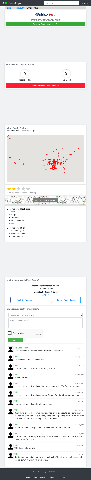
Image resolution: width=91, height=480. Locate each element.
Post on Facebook (25, 300)
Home (8, 8)
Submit (15, 340)
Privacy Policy (31, 477)
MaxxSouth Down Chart (45, 200)
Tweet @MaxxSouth (66, 300)
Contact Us (60, 477)
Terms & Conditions (46, 477)
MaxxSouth (19, 8)
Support (45, 295)
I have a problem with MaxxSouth (45, 85)
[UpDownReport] (12, 3)
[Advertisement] (45, 44)
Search (84, 3)
